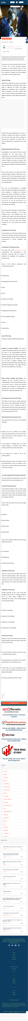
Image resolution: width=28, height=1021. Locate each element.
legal (14, 971)
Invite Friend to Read (14, 703)
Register (14, 992)
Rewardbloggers (10, 1011)
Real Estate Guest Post (6, 1004)
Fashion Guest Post (14, 1004)
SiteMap (14, 994)
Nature (5, 780)
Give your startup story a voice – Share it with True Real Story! (14, 759)
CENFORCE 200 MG (7, 891)
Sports (5, 774)
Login (14, 990)
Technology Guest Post (14, 1003)
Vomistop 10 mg (19, 250)
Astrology (6, 796)
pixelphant (5, 931)
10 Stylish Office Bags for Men (9, 876)
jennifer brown (6, 915)
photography (6, 786)
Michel (4, 908)
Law (4, 824)
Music (5, 820)
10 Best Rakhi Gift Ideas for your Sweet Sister (12, 846)
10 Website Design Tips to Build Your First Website (12, 884)
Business (6, 802)
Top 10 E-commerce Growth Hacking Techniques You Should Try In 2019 (11, 854)
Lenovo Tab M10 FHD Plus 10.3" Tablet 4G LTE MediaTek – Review (12, 920)
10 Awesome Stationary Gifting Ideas (11, 869)
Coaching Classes (8, 805)
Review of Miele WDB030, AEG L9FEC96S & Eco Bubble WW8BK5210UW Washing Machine (12, 899)
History (5, 771)
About (14, 952)
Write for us (14, 959)
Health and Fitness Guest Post (12, 1006)
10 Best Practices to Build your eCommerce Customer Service (12, 929)
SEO (5, 808)
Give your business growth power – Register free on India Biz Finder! (14, 739)
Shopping (6, 830)
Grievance (14, 957)
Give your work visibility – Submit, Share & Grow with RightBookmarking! (14, 729)
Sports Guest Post (22, 1004)
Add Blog (14, 982)
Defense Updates (7, 799)
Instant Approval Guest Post (7, 1005)
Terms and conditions (14, 966)
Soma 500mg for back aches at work (11, 913)
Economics (6, 833)
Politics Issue (7, 789)
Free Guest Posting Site (17, 1005)
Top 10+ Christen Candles (8, 906)
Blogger (4, 856)
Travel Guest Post (5, 1003)
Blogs (14, 978)
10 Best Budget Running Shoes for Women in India (12, 862)
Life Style (6, 777)
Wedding (6, 814)
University (6, 827)
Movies (5, 793)
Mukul (4, 878)
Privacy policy (14, 968)
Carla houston (9, 46)
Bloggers (14, 980)
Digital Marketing (7, 811)
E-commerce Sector (6, 38)
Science (5, 836)
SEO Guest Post (22, 1003)
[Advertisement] (14, 113)
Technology (6, 783)
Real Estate (6, 817)
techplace (5, 923)
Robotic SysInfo (15, 1012)
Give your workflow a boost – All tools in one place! (14, 715)
